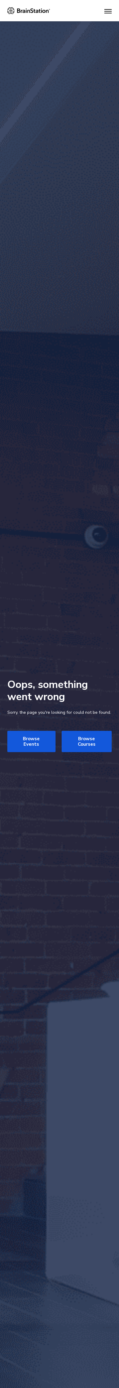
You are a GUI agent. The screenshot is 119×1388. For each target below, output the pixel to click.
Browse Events (31, 741)
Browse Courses (87, 741)
